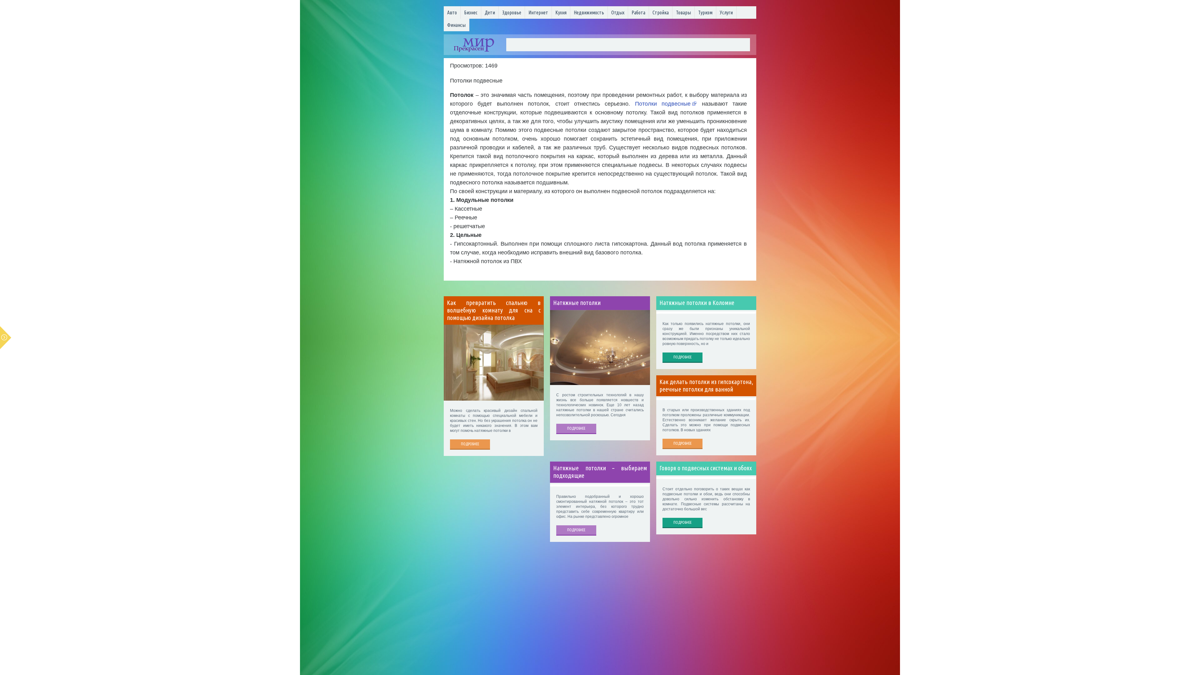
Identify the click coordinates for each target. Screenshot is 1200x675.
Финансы (456, 25)
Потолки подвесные (663, 104)
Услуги (726, 12)
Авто (452, 12)
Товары (683, 12)
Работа (638, 12)
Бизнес (471, 12)
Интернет (538, 12)
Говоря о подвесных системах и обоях (705, 468)
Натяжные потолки (577, 302)
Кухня (561, 12)
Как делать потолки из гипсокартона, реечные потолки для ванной (706, 385)
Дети (490, 12)
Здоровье (511, 12)
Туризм (705, 12)
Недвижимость (589, 12)
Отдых (617, 12)
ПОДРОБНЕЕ (470, 444)
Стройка (660, 12)
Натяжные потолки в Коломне (696, 302)
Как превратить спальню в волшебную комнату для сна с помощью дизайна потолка (494, 310)
